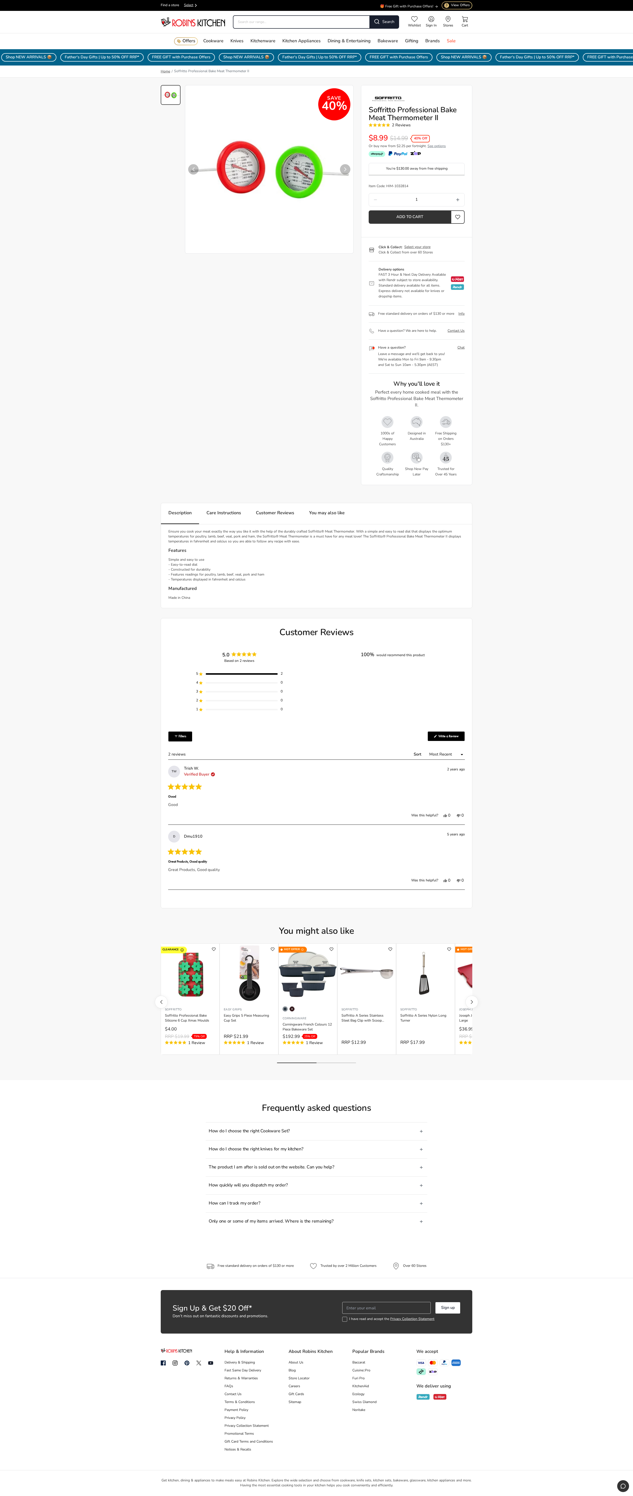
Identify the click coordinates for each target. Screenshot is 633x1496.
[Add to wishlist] (214, 949)
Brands (432, 41)
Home (165, 71)
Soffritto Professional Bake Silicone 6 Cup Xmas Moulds (187, 1018)
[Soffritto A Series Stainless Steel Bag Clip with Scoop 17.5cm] (367, 973)
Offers (188, 41)
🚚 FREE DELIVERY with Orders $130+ (402, 8)
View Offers (458, 5)
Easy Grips (233, 1009)
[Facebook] (163, 1363)
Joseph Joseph (471, 1009)
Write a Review (451, 737)
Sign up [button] (448, 1308)
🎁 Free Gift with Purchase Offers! (406, 3)
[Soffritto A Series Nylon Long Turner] (425, 973)
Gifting (411, 41)
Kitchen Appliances (301, 41)
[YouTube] (210, 1363)
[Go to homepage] (193, 22)
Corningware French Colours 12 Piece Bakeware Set (307, 1027)
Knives (237, 41)
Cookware (213, 41)
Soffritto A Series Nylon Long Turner (423, 1018)
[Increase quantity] (445, 199)
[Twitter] (198, 1363)
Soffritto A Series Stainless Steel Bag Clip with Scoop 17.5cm (362, 1018)
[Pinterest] (186, 1363)
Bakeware (388, 41)
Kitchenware (262, 41)
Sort (418, 755)
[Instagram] (175, 1363)
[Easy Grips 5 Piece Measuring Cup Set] (249, 973)
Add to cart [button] (409, 217)
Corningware (294, 1018)
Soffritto (173, 1009)
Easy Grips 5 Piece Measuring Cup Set (246, 1018)
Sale (451, 41)
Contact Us (456, 331)
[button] (193, 169)
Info (461, 314)
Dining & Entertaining (349, 41)
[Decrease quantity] (388, 200)
